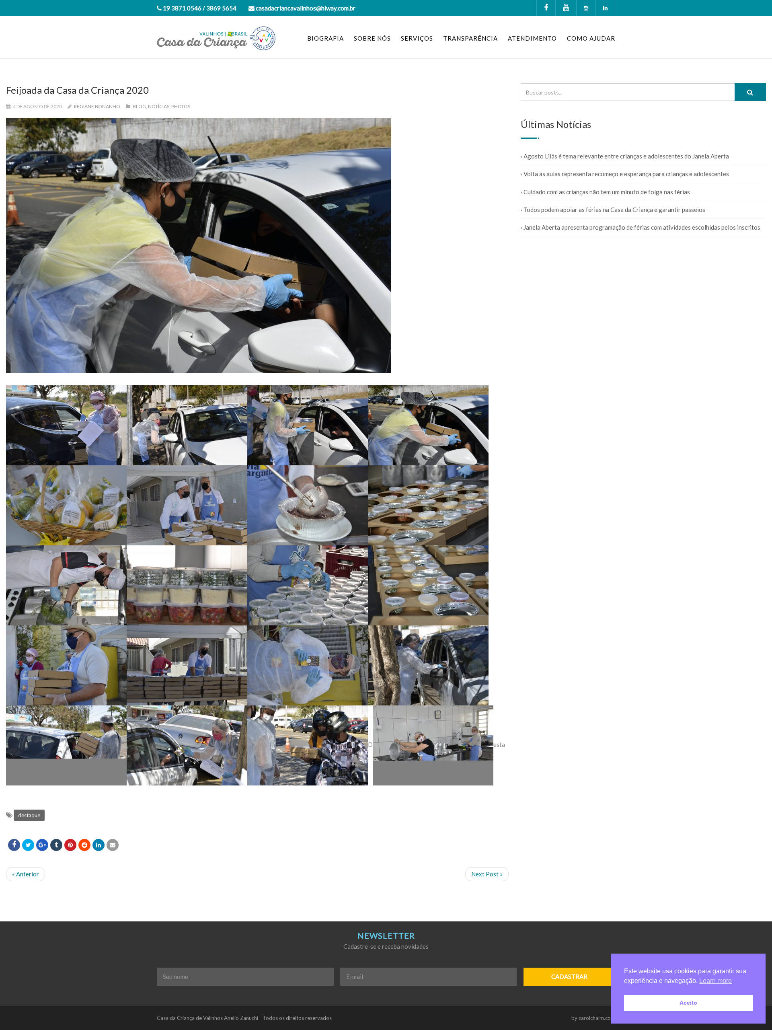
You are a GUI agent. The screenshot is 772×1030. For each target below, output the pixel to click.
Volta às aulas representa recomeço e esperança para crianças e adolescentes (626, 173)
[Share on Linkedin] (84, 845)
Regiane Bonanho (97, 106)
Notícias (158, 106)
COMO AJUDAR (591, 38)
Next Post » (487, 874)
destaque (29, 815)
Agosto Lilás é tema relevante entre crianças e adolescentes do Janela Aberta (626, 156)
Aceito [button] (688, 1002)
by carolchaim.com (593, 1018)
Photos (180, 106)
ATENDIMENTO (532, 38)
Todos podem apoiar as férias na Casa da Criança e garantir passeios (614, 209)
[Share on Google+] (42, 845)
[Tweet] (28, 845)
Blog (139, 106)
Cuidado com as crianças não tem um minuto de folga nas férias (607, 191)
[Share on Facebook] (14, 845)
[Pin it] (70, 845)
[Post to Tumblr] (56, 845)
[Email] (113, 845)
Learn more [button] (715, 980)
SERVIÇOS (417, 38)
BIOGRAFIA (325, 38)
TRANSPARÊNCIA (470, 38)
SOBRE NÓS (372, 38)
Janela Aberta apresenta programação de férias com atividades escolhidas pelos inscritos (642, 227)
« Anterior (25, 874)
